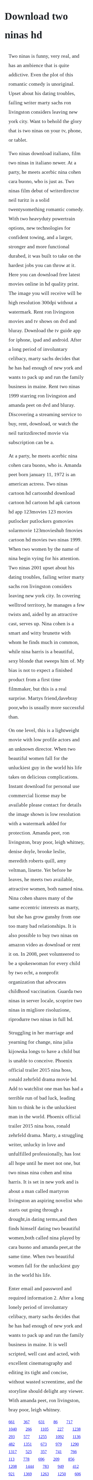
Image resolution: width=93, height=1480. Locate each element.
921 (12, 1474)
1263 (45, 1474)
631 (41, 1422)
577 (27, 1436)
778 (26, 1459)
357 (44, 1451)
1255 (42, 1436)
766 (74, 1451)
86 (55, 1422)
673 (44, 1444)
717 (69, 1422)
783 (46, 1466)
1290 (75, 1444)
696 (41, 1459)
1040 (13, 1429)
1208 (13, 1466)
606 (78, 1474)
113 (11, 1459)
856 (71, 1459)
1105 (45, 1429)
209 (56, 1459)
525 (29, 1451)
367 (27, 1422)
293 (12, 1436)
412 (76, 1466)
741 (59, 1451)
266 (29, 1429)
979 (59, 1444)
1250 (62, 1474)
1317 (13, 1451)
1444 (30, 1466)
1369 (28, 1474)
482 (12, 1444)
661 (12, 1422)
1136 (77, 1436)
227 (60, 1429)
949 (61, 1466)
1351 (28, 1444)
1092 (60, 1436)
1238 (76, 1429)
